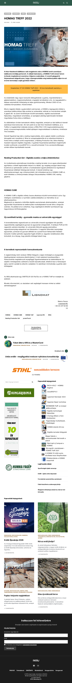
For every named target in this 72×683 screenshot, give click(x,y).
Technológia (31, 13)
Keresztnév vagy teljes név (11, 632)
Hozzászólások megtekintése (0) (36, 328)
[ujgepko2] (18, 467)
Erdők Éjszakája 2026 (13, 540)
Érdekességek (16, 345)
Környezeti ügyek (25, 345)
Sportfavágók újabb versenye (47, 468)
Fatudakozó (20, 670)
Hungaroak (59, 670)
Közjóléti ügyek (8, 536)
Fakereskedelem (56, 535)
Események (16, 13)
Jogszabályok (42, 536)
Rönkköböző (39, 670)
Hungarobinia (49, 670)
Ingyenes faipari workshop (56, 402)
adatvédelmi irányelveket (30, 645)
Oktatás (15, 536)
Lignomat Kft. (63, 304)
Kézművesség (22, 592)
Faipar (23, 13)
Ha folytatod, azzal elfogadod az (21, 645)
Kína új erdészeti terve (48, 594)
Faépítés (22, 590)
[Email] (38, 666)
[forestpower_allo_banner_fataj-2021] (11, 429)
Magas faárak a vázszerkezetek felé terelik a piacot (55, 438)
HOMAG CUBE (18, 315)
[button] (5, 3)
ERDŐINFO (29, 670)
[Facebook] (33, 666)
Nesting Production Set (12, 318)
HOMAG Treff (29, 315)
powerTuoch (27, 318)
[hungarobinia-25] (19, 392)
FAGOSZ (12, 670)
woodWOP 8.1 (52, 392)
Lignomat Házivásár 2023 (56, 397)
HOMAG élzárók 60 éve (55, 427)
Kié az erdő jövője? (46, 541)
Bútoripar (7, 13)
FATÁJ (36, 2)
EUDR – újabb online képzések (47, 473)
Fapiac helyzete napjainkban (17, 595)
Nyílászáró (29, 592)
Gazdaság (15, 592)
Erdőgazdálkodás (27, 359)
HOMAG (7, 315)
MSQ (49, 315)
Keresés (32, 382)
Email (5, 638)
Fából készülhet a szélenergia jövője (49, 484)
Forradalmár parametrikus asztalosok (50, 479)
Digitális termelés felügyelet (57, 432)
